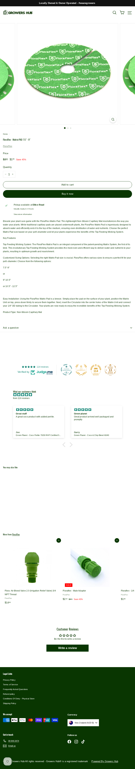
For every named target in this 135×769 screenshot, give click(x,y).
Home (5, 134)
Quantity (7, 167)
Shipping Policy (9, 703)
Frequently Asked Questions (15, 689)
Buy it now (67, 193)
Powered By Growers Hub (104, 761)
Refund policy (9, 694)
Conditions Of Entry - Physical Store (18, 699)
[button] (64, 444)
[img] (69, 394)
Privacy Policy (9, 680)
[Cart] (122, 12)
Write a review (67, 648)
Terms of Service (10, 684)
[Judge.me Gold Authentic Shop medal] (81, 369)
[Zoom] (113, 119)
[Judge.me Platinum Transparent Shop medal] (66, 369)
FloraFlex (7, 146)
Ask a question (11, 327)
